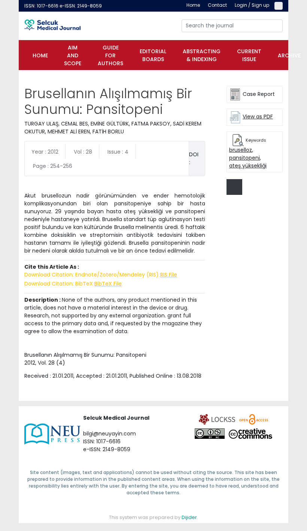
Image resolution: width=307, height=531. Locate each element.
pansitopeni (244, 158)
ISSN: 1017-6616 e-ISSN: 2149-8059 (63, 6)
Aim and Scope (72, 55)
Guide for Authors (110, 55)
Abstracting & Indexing (202, 55)
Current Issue (249, 55)
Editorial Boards (153, 55)
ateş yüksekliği (248, 165)
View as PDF (258, 116)
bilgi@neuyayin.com (109, 433)
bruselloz (240, 150)
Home (40, 55)
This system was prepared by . (153, 517)
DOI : (193, 158)
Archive (289, 55)
